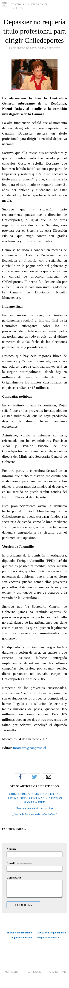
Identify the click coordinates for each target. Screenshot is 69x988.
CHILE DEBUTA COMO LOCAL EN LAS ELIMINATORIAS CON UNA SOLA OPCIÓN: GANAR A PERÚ (34, 798)
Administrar (57, 972)
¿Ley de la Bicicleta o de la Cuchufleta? (34, 814)
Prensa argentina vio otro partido (34, 808)
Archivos (34, 972)
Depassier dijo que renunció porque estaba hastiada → (51, 935)
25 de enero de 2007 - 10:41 (26, 48)
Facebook (20, 776)
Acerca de (12, 972)
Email (48, 776)
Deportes (53, 48)
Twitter (34, 776)
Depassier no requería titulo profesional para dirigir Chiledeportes (34, 31)
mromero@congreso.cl (29, 748)
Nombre (11, 848)
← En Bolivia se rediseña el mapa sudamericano (17, 935)
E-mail (20, 863)
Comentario (14, 877)
